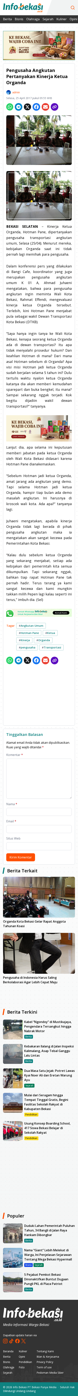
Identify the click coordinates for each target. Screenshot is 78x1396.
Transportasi (51, 647)
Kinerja (24, 640)
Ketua (50, 633)
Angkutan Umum (31, 625)
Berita (7, 19)
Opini (22, 1356)
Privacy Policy (45, 1362)
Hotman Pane (29, 633)
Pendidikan (25, 1362)
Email (11, 821)
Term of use (44, 1367)
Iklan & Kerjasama (48, 1356)
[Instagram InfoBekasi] (5, 1341)
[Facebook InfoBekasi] (17, 1341)
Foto (22, 1367)
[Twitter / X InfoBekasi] (23, 1341)
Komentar (14, 755)
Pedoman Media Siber (50, 1372)
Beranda (8, 1351)
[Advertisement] (39, 695)
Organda (43, 640)
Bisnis (19, 19)
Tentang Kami (45, 1351)
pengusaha (27, 647)
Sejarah (48, 19)
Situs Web (13, 838)
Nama (11, 804)
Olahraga (33, 19)
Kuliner (61, 19)
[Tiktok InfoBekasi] (11, 1341)
